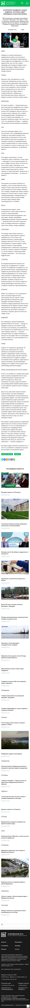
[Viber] (12, 459)
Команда (17, 945)
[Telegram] (9, 459)
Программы (18, 942)
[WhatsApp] (14, 459)
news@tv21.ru (21, 989)
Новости (3, 942)
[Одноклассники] (7, 459)
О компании (4, 945)
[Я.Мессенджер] (2, 459)
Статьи (17, 949)
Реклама (3, 949)
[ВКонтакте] (5, 459)
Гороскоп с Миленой (7, 454)
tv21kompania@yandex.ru (7, 989)
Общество (17, 454)
